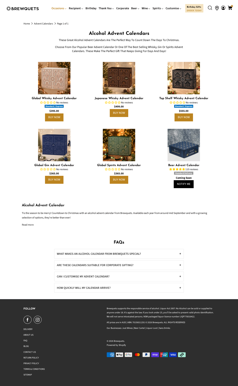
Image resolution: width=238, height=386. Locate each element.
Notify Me (183, 184)
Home (26, 23)
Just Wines (127, 328)
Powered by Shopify (116, 345)
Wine (145, 8)
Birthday (90, 8)
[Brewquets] (22, 8)
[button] (48, 102)
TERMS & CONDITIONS (34, 369)
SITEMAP (27, 374)
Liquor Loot (152, 328)
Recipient (75, 8)
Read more (28, 225)
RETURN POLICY (31, 357)
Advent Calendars (44, 23)
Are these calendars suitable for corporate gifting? (119, 265)
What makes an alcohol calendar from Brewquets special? (119, 253)
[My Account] (224, 8)
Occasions (58, 8)
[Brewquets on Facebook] (28, 320)
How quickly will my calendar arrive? (119, 288)
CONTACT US (29, 352)
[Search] (210, 8)
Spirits (157, 8)
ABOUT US (28, 335)
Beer (134, 8)
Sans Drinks (164, 328)
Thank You (105, 8)
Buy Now (54, 117)
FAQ (25, 340)
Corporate (122, 8)
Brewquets (119, 341)
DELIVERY (28, 329)
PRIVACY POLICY (31, 363)
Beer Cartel (139, 328)
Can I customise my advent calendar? (119, 276)
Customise (173, 8)
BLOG (26, 346)
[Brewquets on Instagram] (38, 320)
